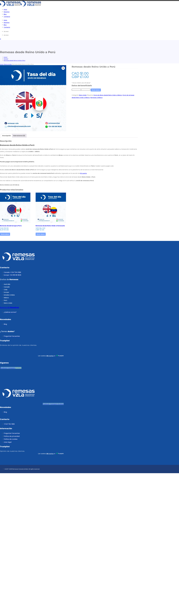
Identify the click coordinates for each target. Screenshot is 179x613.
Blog (5, 14)
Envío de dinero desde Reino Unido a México (108, 95)
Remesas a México (96, 97)
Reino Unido (8, 64)
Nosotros (6, 12)
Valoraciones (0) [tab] (19, 136)
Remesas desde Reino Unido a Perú (14, 60)
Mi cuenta (83, 173)
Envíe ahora (96, 90)
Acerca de (9, 307)
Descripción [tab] (6, 136)
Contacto (7, 17)
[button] (63, 68)
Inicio (5, 9)
